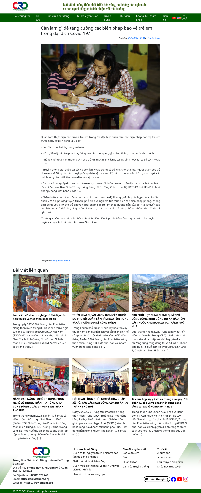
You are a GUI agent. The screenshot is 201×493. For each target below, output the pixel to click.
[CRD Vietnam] (21, 6)
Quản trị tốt (130, 462)
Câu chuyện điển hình (170, 462)
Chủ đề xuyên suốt (134, 449)
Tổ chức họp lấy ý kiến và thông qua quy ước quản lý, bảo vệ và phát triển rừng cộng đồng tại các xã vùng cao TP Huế (160, 402)
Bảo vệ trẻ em (57, 260)
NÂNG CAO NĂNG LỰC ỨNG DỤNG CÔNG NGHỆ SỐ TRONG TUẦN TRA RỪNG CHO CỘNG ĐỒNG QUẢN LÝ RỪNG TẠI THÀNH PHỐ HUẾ (38, 404)
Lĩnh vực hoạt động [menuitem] (58, 16)
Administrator (154, 38)
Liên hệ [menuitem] (165, 17)
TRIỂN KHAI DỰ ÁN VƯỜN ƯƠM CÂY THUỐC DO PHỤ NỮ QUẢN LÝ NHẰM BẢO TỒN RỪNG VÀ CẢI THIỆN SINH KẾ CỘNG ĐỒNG (100, 318)
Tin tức (67, 260)
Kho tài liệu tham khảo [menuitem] (146, 17)
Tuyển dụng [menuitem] (107, 17)
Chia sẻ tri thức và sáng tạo (89, 474)
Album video (164, 457)
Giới (125, 457)
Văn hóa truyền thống (136, 466)
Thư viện (162, 449)
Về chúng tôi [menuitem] (22, 16)
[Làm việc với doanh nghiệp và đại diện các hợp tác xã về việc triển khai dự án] (41, 293)
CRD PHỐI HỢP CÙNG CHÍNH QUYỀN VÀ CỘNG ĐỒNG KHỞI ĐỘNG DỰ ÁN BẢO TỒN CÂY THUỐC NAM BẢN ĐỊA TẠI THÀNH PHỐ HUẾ (158, 320)
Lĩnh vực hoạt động (85, 449)
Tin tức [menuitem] (38, 17)
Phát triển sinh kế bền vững (89, 461)
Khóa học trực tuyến (169, 466)
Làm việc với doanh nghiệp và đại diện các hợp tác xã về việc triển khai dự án (39, 317)
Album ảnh (163, 453)
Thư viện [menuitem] (125, 16)
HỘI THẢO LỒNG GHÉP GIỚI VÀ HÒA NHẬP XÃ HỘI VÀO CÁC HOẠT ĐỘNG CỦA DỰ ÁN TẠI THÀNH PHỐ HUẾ (100, 402)
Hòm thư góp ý (158, 479)
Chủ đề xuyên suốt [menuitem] (87, 16)
